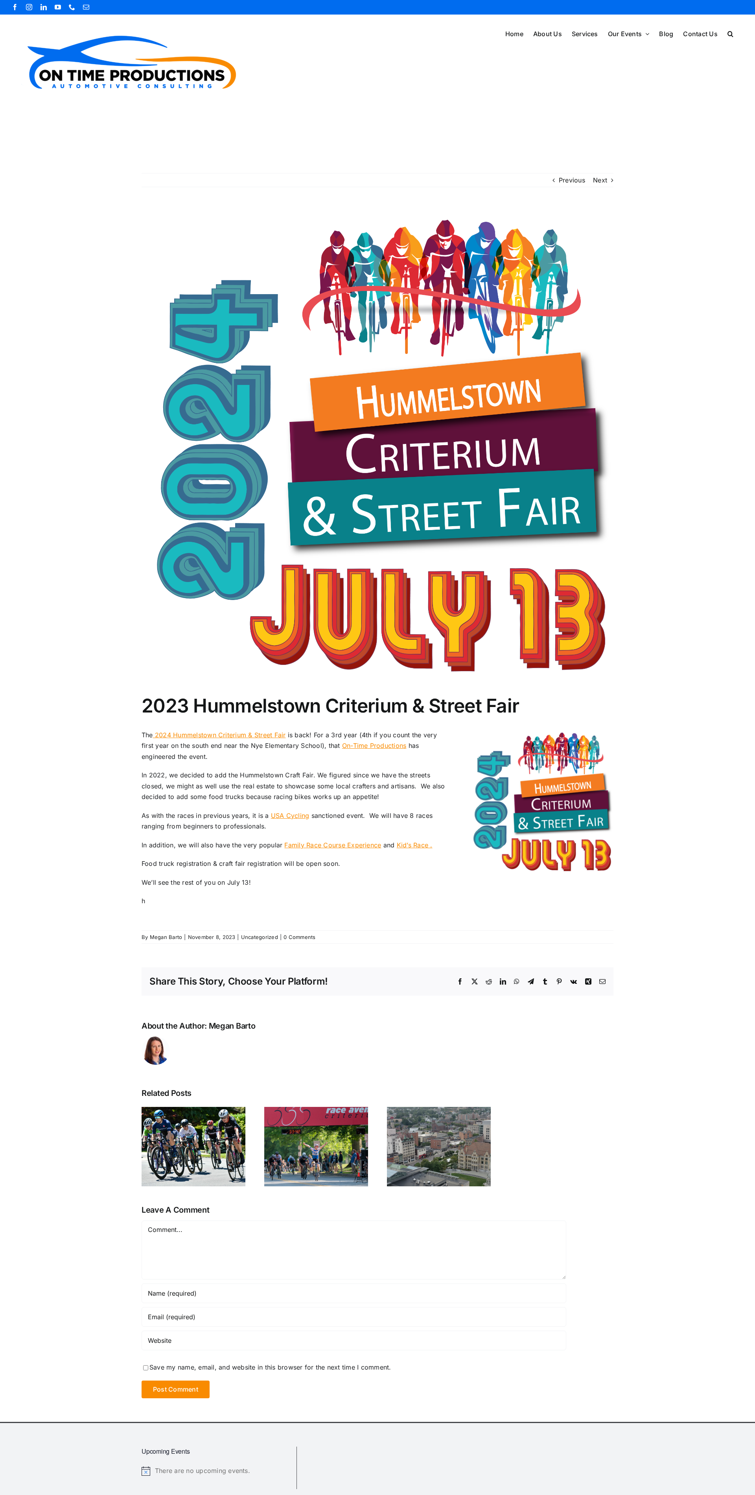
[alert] (216, 1471)
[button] (730, 33)
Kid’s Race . (415, 845)
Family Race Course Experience (332, 845)
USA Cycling (290, 815)
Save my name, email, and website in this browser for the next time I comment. (270, 1367)
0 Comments (299, 937)
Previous (572, 180)
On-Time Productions (374, 745)
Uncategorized (259, 937)
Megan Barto (166, 937)
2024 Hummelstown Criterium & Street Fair (219, 735)
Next (600, 180)
